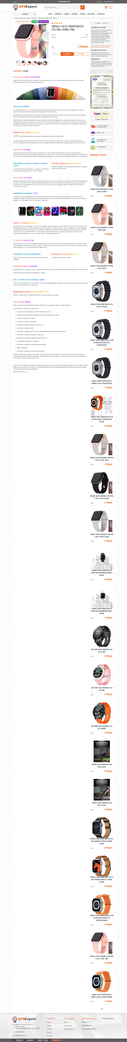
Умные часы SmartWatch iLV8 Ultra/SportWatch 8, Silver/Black (101, 323)
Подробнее (102, 174)
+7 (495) (63, 2)
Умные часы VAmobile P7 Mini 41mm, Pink (101, 209)
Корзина (46, 1040)
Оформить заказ (56, 1040)
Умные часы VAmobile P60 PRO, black (102, 746)
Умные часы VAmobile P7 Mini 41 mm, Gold (101, 248)
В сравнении (30, 1040)
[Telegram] (101, 71)
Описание (17, 71)
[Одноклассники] (105, 71)
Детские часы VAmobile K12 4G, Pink (101, 669)
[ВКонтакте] (98, 71)
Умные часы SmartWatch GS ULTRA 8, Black (102, 286)
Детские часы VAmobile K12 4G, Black (101, 631)
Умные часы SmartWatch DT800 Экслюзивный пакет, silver (102, 591)
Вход (14, 1)
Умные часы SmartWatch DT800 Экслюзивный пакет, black (102, 553)
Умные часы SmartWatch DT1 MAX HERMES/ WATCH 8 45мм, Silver (101, 860)
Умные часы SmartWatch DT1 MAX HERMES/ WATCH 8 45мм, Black (101, 822)
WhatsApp (99, 1)
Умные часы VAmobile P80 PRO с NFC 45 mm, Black (101, 478)
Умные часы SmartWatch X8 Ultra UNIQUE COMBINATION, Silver (102, 400)
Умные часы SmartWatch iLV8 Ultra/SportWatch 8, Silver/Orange (101, 898)
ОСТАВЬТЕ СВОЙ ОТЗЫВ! (102, 119)
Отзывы (25, 71)
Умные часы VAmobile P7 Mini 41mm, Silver (101, 171)
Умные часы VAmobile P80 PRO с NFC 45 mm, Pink (101, 938)
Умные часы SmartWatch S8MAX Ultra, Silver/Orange (101, 976)
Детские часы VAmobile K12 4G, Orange (101, 708)
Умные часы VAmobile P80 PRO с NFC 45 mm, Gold (101, 439)
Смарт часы (24, 371)
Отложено (39, 1040)
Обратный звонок (109, 1)
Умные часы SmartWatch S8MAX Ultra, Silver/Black (102, 363)
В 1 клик (81, 54)
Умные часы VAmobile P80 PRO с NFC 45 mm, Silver (101, 516)
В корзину (67, 54)
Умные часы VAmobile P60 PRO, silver (102, 785)
